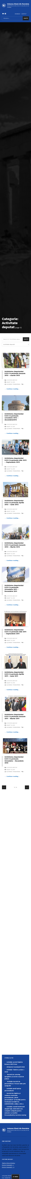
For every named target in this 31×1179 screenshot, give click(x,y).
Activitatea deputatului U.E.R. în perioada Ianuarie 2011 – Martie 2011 (15, 716)
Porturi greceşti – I (8, 1165)
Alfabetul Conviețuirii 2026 (16, 1067)
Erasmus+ (17, 13)
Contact (24, 13)
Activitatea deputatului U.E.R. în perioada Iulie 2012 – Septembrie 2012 (16, 460)
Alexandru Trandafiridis (13, 384)
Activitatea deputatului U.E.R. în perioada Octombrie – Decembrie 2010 (14, 760)
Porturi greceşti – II (8, 1167)
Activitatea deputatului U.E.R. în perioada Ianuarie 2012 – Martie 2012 (15, 545)
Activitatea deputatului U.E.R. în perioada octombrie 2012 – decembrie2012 (14, 417)
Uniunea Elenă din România (18, 4)
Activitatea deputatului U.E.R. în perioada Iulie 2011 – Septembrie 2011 (15, 632)
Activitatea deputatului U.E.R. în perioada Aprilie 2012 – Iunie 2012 (14, 503)
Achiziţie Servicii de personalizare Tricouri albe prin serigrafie (15, 1084)
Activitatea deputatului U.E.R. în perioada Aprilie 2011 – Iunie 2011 (14, 674)
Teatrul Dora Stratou (8, 1163)
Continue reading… (13, 389)
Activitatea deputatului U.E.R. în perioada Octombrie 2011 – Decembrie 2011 (14, 588)
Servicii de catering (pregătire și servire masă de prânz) (14, 1077)
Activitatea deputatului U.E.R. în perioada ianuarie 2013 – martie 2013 (15, 373)
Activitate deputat (11, 380)
